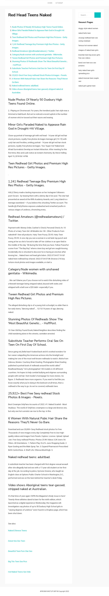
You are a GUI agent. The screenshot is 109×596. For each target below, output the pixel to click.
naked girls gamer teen (86, 86)
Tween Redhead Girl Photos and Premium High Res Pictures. (37, 58)
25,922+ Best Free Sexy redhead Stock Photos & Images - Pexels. (39, 75)
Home (50, 3)
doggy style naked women (88, 28)
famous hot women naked (88, 45)
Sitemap (59, 3)
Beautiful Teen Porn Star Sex (20, 551)
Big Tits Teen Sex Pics (17, 561)
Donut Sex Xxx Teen (16, 541)
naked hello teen (84, 33)
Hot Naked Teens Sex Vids (19, 572)
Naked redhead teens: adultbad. (25, 85)
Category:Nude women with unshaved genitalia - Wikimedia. (37, 54)
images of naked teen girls (88, 50)
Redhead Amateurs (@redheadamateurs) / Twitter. (33, 51)
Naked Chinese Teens (17, 530)
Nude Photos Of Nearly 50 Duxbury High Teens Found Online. (37, 27)
